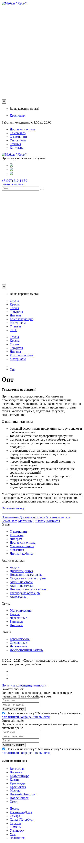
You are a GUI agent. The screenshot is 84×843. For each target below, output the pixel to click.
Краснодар (17, 115)
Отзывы (15, 144)
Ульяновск (17, 830)
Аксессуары (18, 596)
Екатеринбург (19, 776)
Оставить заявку (13, 508)
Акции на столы (21, 582)
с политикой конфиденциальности (26, 717)
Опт (12, 369)
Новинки (16, 625)
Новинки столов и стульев (28, 589)
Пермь (14, 808)
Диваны (15, 315)
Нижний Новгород (23, 794)
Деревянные (18, 618)
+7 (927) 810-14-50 (14, 180)
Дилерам (39, 521)
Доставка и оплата (22, 129)
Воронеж (16, 772)
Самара (15, 816)
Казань (14, 779)
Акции (14, 567)
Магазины (25, 521)
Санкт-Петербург (22, 819)
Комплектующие (21, 319)
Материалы (18, 322)
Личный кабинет (21, 553)
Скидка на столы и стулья (28, 578)
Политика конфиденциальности (24, 685)
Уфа (12, 834)
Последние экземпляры (26, 574)
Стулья (14, 300)
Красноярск (18, 787)
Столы (14, 308)
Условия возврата (58, 517)
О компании (18, 136)
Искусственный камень (26, 650)
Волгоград (17, 768)
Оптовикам (18, 140)
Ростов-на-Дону (21, 812)
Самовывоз (17, 133)
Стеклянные (18, 642)
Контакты (16, 147)
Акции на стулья (21, 585)
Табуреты (16, 311)
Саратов (15, 823)
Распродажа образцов (25, 593)
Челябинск (17, 838)
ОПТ (13, 330)
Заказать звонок (13, 184)
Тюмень (15, 827)
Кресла (15, 304)
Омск (13, 801)
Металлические (20, 610)
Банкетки (16, 621)
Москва (15, 790)
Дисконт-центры (21, 571)
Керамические (20, 639)
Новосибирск (19, 798)
